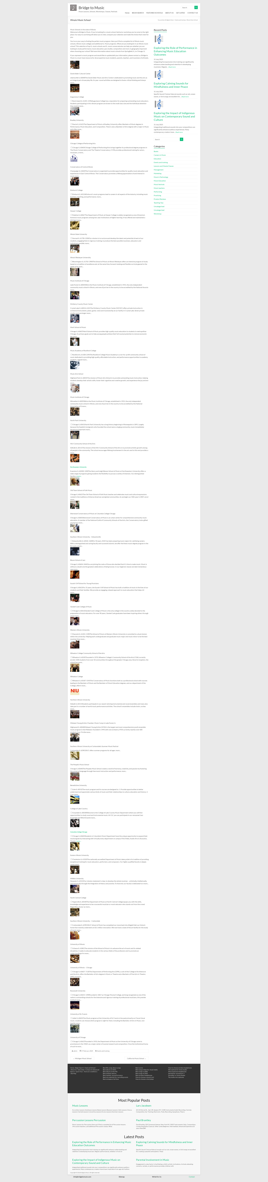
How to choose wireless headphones (180, 1068)
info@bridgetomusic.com (82, 1177)
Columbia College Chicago (78, 832)
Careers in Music (160, 155)
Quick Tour (79, 1071)
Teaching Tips (158, 203)
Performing (158, 192)
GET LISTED (180, 13)
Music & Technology (161, 177)
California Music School (136, 1058)
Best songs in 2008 (142, 1071)
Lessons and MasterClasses (164, 166)
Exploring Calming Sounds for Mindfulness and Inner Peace (171, 85)
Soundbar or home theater (176, 1075)
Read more (172, 67)
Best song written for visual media (147, 1070)
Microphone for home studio (177, 1070)
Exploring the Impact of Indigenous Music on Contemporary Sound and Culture (174, 116)
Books (156, 151)
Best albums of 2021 (109, 1070)
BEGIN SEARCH (138, 13)
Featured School (90, 1068)
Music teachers (159, 188)
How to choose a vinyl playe (145, 1079)
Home (127, 13)
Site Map (73, 1073)
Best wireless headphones (144, 1075)
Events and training (103, 1051)
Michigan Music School (82, 1058)
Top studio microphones (176, 1077)
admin (75, 1051)
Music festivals (159, 184)
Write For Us (156, 1177)
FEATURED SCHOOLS (154, 13)
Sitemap (122, 1177)
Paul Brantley (143, 1120)
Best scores (139, 1068)
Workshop (157, 214)
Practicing (157, 195)
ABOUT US (169, 13)
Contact (192, 1177)
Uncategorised (159, 206)
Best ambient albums (109, 1073)
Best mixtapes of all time (111, 1079)
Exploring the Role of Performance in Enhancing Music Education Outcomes (175, 51)
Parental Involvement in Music (152, 1159)
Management (158, 170)
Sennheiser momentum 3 (176, 1073)
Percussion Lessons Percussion (89, 1120)
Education (157, 159)
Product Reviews (160, 199)
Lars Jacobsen (143, 1105)
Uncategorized (159, 210)
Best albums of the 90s (110, 1071)
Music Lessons (80, 1105)
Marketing (157, 173)
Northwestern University (78, 467)
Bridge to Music (91, 7)
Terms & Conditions (90, 1071)
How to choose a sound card (145, 1077)
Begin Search (79, 1068)
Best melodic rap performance (113, 1075)
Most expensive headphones (177, 1071)
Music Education (160, 181)
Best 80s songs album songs (112, 1068)
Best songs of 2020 (142, 1073)
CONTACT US (192, 13)
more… (79, 476)
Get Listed (81, 1070)
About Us (74, 1070)
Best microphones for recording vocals (115, 1077)
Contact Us (88, 1070)
